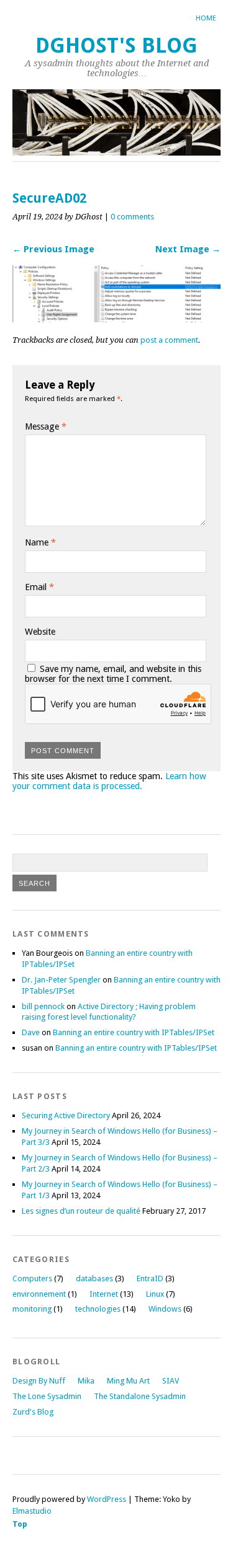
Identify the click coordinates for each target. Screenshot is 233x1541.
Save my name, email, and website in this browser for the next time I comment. (113, 674)
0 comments (132, 216)
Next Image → (188, 249)
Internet (103, 1294)
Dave (31, 1032)
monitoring (32, 1309)
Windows (164, 1309)
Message (45, 426)
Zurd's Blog (32, 1411)
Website (40, 632)
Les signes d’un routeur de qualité (81, 1211)
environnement (39, 1294)
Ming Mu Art (128, 1380)
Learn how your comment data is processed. (109, 781)
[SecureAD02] (116, 319)
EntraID (150, 1278)
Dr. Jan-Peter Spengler (61, 979)
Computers (32, 1278)
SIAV (170, 1380)
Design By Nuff (38, 1380)
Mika (86, 1380)
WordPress (106, 1499)
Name (40, 542)
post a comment (169, 340)
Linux (155, 1294)
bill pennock (43, 1006)
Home (206, 18)
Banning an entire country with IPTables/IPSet (133, 1032)
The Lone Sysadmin (46, 1396)
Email (39, 587)
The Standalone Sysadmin (140, 1396)
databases (94, 1278)
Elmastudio (32, 1511)
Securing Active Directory (66, 1115)
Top (19, 1524)
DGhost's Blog (116, 45)
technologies (98, 1309)
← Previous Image (53, 249)
